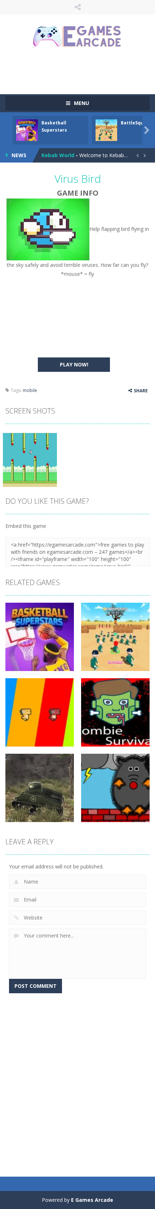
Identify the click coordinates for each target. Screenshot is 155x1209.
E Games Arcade (92, 1199)
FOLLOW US (77, 7)
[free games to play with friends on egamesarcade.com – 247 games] (77, 37)
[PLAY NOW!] (27, 129)
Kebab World (57, 155)
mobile (30, 390)
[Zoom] (30, 459)
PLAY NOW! (74, 364)
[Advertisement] (80, 70)
